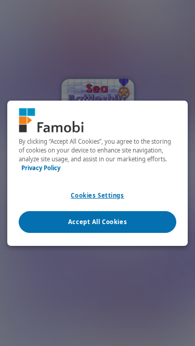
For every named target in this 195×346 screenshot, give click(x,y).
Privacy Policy (40, 168)
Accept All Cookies (97, 222)
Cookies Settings (97, 195)
